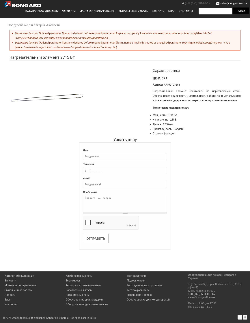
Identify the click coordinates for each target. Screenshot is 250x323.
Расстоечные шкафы (79, 290)
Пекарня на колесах (139, 294)
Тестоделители (136, 275)
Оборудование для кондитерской (148, 299)
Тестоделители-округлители (144, 285)
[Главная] (23, 4)
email (86, 178)
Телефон (88, 164)
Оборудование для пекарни (26, 25)
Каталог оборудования (41, 11)
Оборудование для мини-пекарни (87, 304)
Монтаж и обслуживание (97, 11)
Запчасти (69, 11)
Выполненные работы (133, 11)
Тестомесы (73, 280)
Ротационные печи (77, 294)
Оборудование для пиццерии (84, 299)
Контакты (186, 11)
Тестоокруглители (138, 290)
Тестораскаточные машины (83, 285)
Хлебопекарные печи (79, 275)
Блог (171, 11)
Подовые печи (136, 280)
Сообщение (90, 192)
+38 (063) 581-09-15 (198, 3)
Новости (158, 11)
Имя (85, 150)
